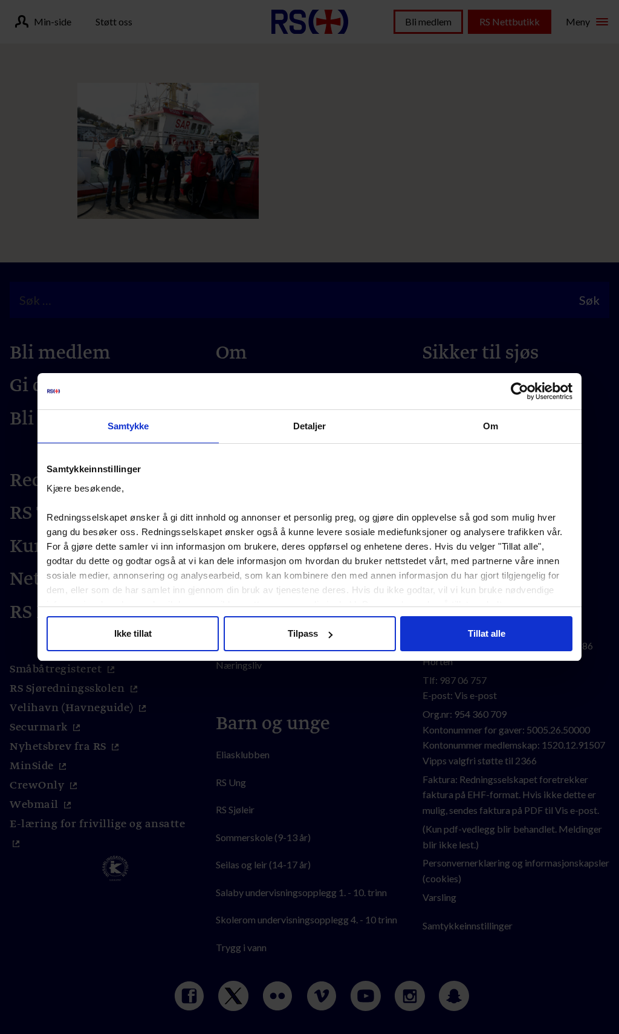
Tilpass (303, 633)
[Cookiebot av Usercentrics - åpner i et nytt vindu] (519, 391)
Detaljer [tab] (309, 426)
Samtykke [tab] (128, 426)
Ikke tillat (133, 633)
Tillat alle (486, 633)
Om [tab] (490, 426)
